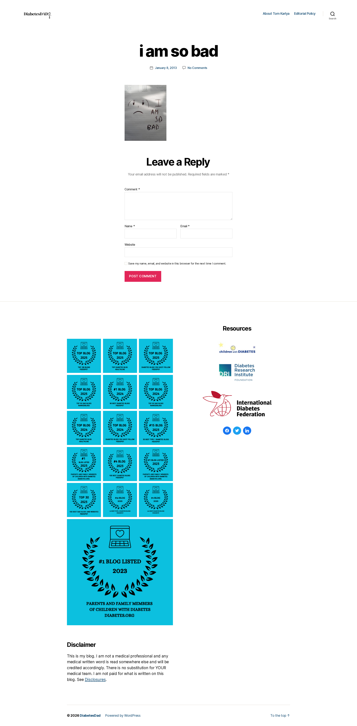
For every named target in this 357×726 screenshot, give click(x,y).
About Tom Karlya (276, 13)
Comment (132, 189)
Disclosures (95, 679)
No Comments (197, 68)
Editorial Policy (305, 13)
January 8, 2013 (166, 68)
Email (185, 226)
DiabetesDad (90, 715)
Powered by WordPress (123, 715)
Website (130, 244)
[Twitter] (237, 431)
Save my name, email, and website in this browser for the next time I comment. (177, 263)
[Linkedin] (247, 431)
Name (130, 226)
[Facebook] (227, 431)
